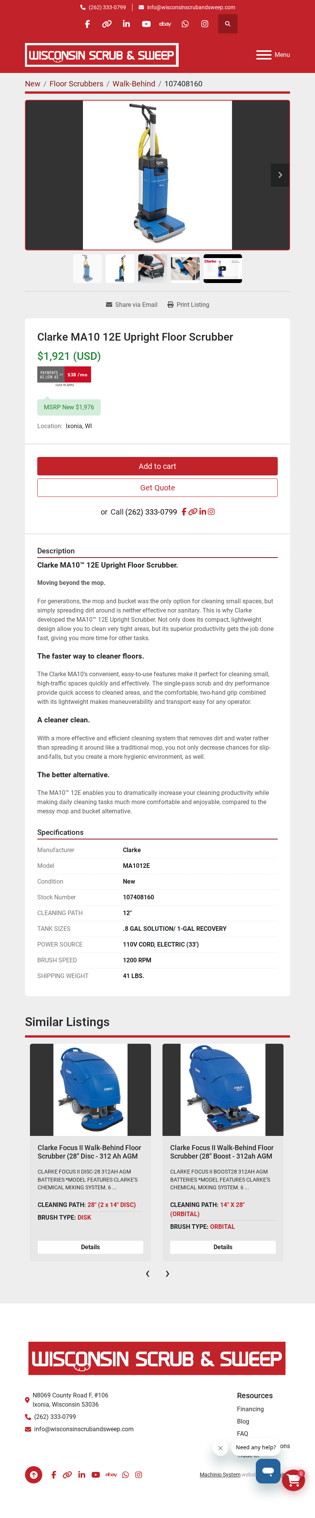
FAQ (242, 1433)
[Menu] (264, 55)
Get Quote (157, 487)
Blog (243, 1421)
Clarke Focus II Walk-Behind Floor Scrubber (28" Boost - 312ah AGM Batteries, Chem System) (222, 1156)
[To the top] (33, 1474)
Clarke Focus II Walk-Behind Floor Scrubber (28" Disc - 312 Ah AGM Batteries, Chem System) (89, 1156)
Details (90, 1247)
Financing (250, 1409)
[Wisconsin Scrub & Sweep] (157, 1357)
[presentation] (147, 1273)
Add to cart (157, 466)
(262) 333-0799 (107, 7)
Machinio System (220, 1475)
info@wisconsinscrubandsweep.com (191, 7)
